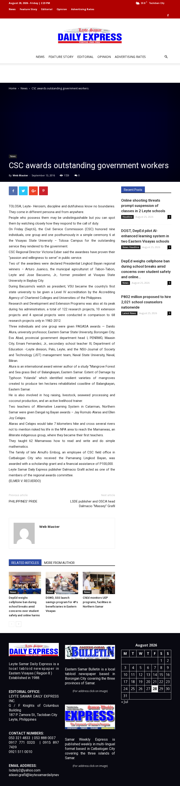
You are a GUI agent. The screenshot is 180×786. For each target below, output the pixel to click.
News (12, 9)
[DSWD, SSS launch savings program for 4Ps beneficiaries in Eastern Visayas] (62, 583)
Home (12, 88)
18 (133, 681)
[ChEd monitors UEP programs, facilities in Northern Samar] (99, 583)
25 (133, 688)
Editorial (46, 9)
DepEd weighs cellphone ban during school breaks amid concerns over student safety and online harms (24, 606)
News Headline (130, 247)
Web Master (20, 175)
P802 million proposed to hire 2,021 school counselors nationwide (146, 302)
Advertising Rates (82, 9)
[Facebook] (168, 15)
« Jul (124, 701)
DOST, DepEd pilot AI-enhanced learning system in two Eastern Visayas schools (145, 235)
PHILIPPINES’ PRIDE (23, 501)
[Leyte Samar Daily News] (90, 35)
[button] (166, 57)
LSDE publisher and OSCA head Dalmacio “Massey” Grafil (92, 503)
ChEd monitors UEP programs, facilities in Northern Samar (97, 602)
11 (133, 674)
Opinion (62, 9)
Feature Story (28, 9)
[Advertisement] (90, 73)
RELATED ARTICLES (25, 563)
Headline (127, 216)
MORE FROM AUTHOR (59, 563)
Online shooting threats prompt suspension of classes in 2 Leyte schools (143, 205)
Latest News (129, 313)
